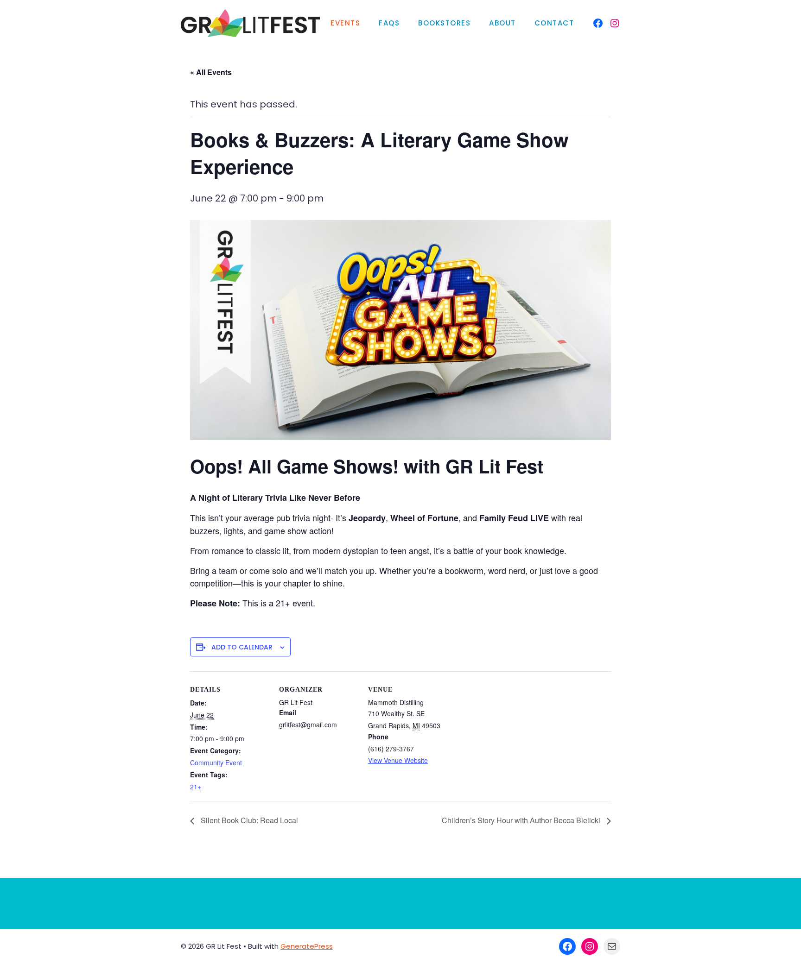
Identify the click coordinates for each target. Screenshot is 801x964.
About (502, 23)
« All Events (211, 72)
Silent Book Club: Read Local (248, 820)
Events (345, 23)
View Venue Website (398, 760)
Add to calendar (242, 647)
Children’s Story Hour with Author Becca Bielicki (522, 820)
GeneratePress (306, 946)
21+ (195, 786)
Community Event (216, 762)
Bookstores (444, 23)
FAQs (389, 23)
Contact (554, 23)
